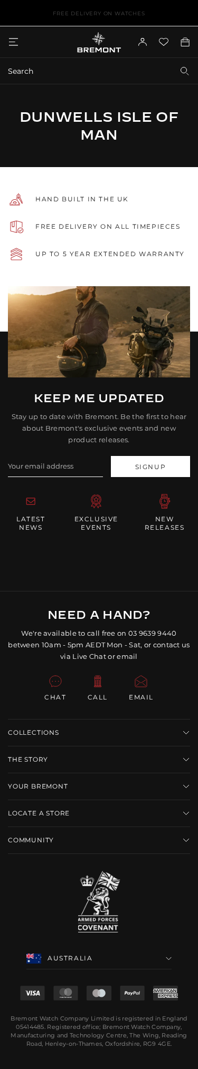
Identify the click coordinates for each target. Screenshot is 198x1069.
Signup (150, 467)
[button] (99, 733)
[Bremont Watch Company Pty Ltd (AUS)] (99, 42)
